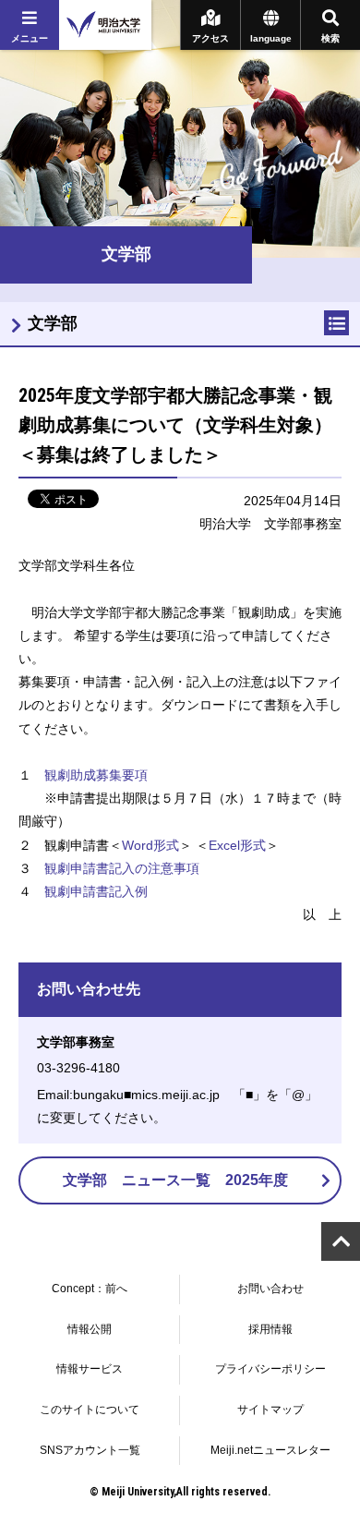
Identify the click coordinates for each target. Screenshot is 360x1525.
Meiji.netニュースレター (270, 1450)
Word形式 (150, 845)
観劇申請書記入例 (96, 891)
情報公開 (89, 1329)
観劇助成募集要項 (96, 775)
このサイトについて (89, 1409)
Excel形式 (237, 845)
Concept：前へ (89, 1288)
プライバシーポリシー (270, 1368)
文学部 (53, 323)
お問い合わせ (270, 1288)
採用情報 (270, 1329)
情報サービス (89, 1368)
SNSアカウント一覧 (90, 1450)
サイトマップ (270, 1409)
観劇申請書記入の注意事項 (121, 868)
